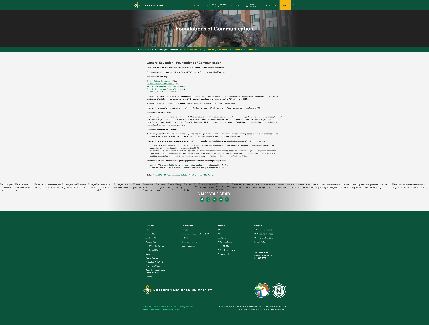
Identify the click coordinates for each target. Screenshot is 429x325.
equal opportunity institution (183, 307)
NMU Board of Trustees (263, 234)
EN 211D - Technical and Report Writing (163, 89)
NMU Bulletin (154, 5)
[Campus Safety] (279, 290)
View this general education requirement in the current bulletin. (233, 49)
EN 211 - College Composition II (160, 81)
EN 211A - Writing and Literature (160, 84)
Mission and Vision (152, 266)
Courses (235, 5)
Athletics (221, 234)
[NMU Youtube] (221, 199)
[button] (294, 4)
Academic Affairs (152, 238)
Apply (285, 6)
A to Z (147, 230)
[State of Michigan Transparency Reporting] (262, 290)
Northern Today (224, 254)
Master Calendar (152, 258)
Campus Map (150, 242)
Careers (148, 277)
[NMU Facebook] (202, 199)
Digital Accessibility (190, 242)
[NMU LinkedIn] (227, 199)
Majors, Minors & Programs (220, 5)
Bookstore (222, 238)
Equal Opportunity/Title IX (155, 246)
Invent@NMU (223, 246)
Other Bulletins (270, 5)
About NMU (150, 234)
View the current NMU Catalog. (193, 49)
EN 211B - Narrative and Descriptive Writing (165, 86)
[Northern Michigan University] (137, 5)
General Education (251, 5)
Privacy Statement (261, 242)
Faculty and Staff (152, 250)
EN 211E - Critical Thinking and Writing (163, 92)
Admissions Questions (263, 230)
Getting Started (200, 5)
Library (148, 254)
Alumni (221, 230)
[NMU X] (214, 199)
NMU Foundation (225, 242)
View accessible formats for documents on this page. (161, 309)
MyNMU (185, 238)
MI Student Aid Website (154, 262)
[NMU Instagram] (208, 199)
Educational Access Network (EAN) (196, 234)
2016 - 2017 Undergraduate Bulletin (163, 49)
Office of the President (263, 238)
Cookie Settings (188, 246)
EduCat (185, 230)
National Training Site (226, 250)
